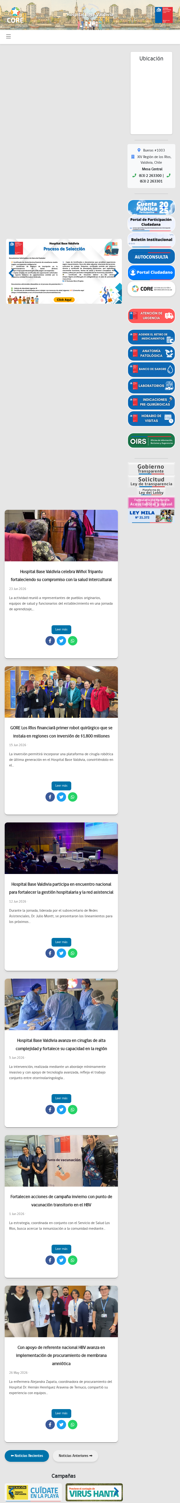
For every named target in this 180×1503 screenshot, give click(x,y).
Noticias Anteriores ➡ (75, 1456)
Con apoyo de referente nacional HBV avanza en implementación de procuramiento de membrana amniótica (61, 1356)
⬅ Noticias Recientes (27, 1456)
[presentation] (11, 274)
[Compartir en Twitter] (61, 640)
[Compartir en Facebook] (50, 640)
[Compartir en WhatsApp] (72, 640)
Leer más (61, 629)
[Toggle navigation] (8, 37)
